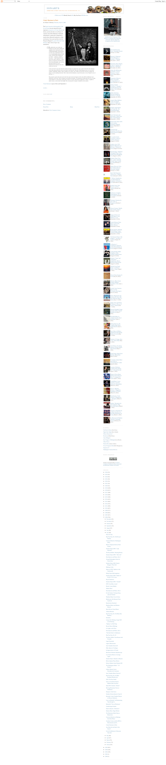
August (108, 528)
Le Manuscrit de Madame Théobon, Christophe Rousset (116, 419)
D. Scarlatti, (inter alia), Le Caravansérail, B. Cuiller (116, 361)
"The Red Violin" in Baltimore (113, 633)
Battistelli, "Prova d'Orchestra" (113, 704)
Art (51, 94)
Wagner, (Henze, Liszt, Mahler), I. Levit (115, 216)
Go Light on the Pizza (111, 628)
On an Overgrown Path (108, 445)
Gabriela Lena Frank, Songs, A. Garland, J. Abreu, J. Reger (115, 268)
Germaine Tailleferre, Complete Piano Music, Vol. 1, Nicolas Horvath (115, 369)
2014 (106, 499)
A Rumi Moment (110, 611)
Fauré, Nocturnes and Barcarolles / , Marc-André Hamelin (116, 116)
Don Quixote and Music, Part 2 (113, 590)
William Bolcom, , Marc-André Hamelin (115, 325)
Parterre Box (106, 443)
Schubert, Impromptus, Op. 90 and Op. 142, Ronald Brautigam (115, 109)
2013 (106, 501)
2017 (106, 492)
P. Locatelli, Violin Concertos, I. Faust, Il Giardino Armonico (115, 138)
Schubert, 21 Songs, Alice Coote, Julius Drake (116, 340)
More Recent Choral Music (112, 609)
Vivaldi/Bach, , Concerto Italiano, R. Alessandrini (116, 383)
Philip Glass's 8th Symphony (112, 573)
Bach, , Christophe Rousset (116, 50)
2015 (106, 497)
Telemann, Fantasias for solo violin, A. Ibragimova (115, 202)
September (109, 525)
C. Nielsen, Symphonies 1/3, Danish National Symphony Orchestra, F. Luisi (116, 180)
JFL (72, 15)
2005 (106, 747)
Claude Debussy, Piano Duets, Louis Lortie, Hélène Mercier (115, 224)
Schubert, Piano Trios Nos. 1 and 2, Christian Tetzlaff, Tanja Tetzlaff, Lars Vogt (115, 160)
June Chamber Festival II (112, 645)
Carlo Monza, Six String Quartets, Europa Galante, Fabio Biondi (116, 347)
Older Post (97, 107)
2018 (106, 490)
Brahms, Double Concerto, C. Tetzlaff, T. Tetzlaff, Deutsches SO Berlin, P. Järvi (115, 87)
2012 (106, 503)
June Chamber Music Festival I (113, 673)
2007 (106, 515)
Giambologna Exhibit (111, 706)
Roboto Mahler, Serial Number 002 (114, 663)
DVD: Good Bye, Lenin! (111, 584)
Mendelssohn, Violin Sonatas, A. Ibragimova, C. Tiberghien (115, 397)
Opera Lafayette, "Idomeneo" (113, 708)
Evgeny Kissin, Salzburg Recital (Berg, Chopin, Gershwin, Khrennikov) (116, 231)
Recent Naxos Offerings (111, 626)
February (109, 742)
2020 (106, 485)
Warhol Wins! (109, 588)
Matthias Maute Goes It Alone (113, 597)
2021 (106, 483)
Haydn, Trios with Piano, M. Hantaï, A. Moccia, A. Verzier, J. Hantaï (116, 304)
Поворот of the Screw (111, 691)
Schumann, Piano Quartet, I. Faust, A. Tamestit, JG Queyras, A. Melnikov (116, 65)
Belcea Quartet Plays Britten (112, 661)
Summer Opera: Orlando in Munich (114, 658)
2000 (106, 756)
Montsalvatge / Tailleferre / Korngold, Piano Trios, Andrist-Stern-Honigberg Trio (116, 153)
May (108, 735)
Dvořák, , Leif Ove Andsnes (115, 187)
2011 (106, 506)
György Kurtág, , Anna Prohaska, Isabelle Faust (116, 253)
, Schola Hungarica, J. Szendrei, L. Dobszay (115, 58)
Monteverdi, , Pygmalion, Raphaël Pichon (116, 123)
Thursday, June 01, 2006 (60, 22)
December (109, 519)
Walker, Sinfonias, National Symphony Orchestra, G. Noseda (115, 94)
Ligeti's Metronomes (111, 643)
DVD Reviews (85, 15)
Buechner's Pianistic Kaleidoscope (114, 652)
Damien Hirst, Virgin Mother (112, 711)
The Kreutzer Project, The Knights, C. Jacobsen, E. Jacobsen (116, 238)
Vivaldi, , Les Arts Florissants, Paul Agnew (115, 290)
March (108, 740)
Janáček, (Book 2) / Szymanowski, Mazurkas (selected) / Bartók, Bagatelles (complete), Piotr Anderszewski (112, 39)
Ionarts (53, 8)
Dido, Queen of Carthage (112, 648)
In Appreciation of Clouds (112, 650)
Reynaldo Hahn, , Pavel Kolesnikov (115, 318)
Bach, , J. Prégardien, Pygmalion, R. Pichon (115, 390)
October (108, 523)
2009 (106, 510)
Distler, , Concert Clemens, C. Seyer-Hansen (116, 72)
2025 (106, 474)
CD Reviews (58, 15)
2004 (106, 749)
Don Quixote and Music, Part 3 (113, 557)
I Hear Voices (106, 441)
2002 (106, 754)
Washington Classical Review (110, 449)
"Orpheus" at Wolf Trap (111, 624)
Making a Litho (109, 567)
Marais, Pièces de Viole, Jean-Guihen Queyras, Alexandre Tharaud (115, 168)
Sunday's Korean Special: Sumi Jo (114, 694)
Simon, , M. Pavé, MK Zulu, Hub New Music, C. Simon (116, 297)
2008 (106, 512)
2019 (106, 488)
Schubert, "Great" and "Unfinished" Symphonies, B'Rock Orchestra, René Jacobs (115, 260)
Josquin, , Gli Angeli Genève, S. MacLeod (116, 102)
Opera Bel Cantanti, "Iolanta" (113, 685)
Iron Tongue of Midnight (109, 440)
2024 (106, 476)
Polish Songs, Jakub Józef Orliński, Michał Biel (116, 354)
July (108, 530)
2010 (106, 508)
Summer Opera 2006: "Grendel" (113, 581)
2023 (106, 479)
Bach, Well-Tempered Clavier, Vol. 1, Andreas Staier (115, 174)
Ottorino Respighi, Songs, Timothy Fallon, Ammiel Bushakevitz (116, 311)
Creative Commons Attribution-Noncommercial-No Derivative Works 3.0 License (112, 464)
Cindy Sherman (46, 83)
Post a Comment (47, 104)
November (109, 521)
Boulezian (105, 436)
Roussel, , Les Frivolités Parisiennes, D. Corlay (116, 412)
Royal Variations (110, 579)
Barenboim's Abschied (111, 603)
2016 (106, 494)
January (108, 744)
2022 (106, 481)
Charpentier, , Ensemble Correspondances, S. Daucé (115, 80)
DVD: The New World (111, 679)
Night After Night (107, 432)
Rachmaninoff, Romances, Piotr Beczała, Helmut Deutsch (116, 131)
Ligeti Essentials (110, 641)
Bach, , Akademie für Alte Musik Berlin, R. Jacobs (116, 333)
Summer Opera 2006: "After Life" (114, 554)
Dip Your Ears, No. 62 (111, 635)
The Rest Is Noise (107, 430)
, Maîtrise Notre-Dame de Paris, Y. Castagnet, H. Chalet (116, 376)
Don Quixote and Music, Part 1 (113, 630)
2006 (106, 517)
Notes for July (109, 534)
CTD (62, 15)
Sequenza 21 (106, 447)
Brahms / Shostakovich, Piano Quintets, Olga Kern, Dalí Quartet (115, 405)
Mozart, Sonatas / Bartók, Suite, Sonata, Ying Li (116, 209)
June (108, 532)
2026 (106, 472)
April (108, 737)
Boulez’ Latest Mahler (111, 586)
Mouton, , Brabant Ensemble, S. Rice (115, 282)
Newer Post (45, 107)
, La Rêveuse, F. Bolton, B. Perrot (115, 146)
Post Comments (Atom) (55, 110)
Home (71, 107)
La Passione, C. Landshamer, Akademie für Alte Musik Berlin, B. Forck (116, 246)
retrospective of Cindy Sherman (55, 30)
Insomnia (108, 617)
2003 (106, 752)
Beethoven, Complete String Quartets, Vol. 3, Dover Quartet (115, 194)
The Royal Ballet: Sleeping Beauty (114, 552)
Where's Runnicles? (107, 434)
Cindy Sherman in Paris (50, 20)
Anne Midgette (106, 438)
